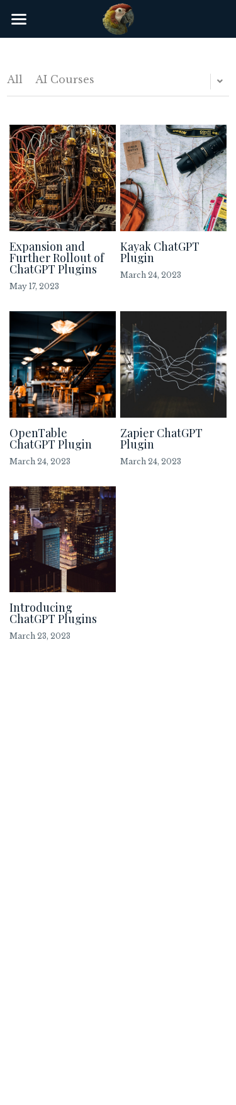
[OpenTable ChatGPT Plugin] (62, 364)
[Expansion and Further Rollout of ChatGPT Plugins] (62, 178)
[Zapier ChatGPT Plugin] (173, 364)
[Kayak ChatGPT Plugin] (173, 178)
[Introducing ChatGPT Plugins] (62, 539)
